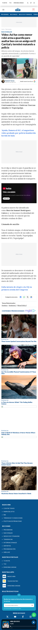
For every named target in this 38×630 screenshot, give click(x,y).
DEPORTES (7, 546)
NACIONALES (13, 14)
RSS (5, 515)
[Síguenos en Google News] (31, 297)
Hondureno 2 (12, 305)
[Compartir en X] (27, 297)
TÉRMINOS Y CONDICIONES (13, 518)
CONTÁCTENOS (9, 508)
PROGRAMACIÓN (9, 549)
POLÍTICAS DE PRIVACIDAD (13, 521)
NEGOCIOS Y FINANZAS (25, 14)
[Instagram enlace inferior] (31, 617)
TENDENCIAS (8, 539)
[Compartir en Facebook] (20, 297)
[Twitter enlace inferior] (7, 617)
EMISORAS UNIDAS (19, 2)
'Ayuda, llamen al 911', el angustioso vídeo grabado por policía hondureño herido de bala (18, 133)
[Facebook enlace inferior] (23, 617)
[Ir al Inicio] (18, 9)
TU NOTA (4, 2)
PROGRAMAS (5, 14)
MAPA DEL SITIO (9, 511)
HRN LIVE (7, 552)
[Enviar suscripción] (32, 605)
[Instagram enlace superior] (34, 3)
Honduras (5, 305)
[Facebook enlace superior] (31, 3)
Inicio (2, 29)
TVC (10, 2)
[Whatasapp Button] (34, 615)
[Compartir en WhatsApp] (24, 297)
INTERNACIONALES (10, 542)
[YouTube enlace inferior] (15, 617)
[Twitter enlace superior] (27, 3)
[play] (34, 622)
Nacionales (9, 29)
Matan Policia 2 (22, 305)
